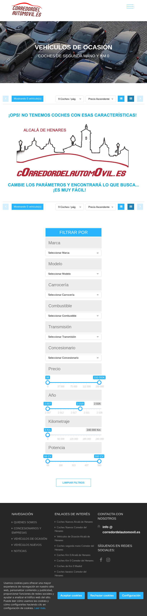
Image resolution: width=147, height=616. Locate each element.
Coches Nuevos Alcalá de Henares (75, 522)
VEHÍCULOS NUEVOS (28, 544)
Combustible (60, 305)
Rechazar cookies (102, 595)
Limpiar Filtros (73, 482)
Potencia (56, 447)
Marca (54, 242)
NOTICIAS (20, 550)
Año (52, 395)
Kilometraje (59, 421)
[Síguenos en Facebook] (101, 559)
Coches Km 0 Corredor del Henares (75, 560)
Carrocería (58, 284)
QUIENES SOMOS (25, 522)
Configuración (131, 595)
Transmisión (59, 326)
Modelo (55, 263)
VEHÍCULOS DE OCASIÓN (30, 538)
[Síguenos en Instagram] (108, 559)
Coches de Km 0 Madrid (69, 566)
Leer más (39, 608)
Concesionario (61, 347)
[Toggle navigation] (130, 6)
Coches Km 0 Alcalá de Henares (74, 555)
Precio (54, 368)
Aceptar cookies (71, 595)
